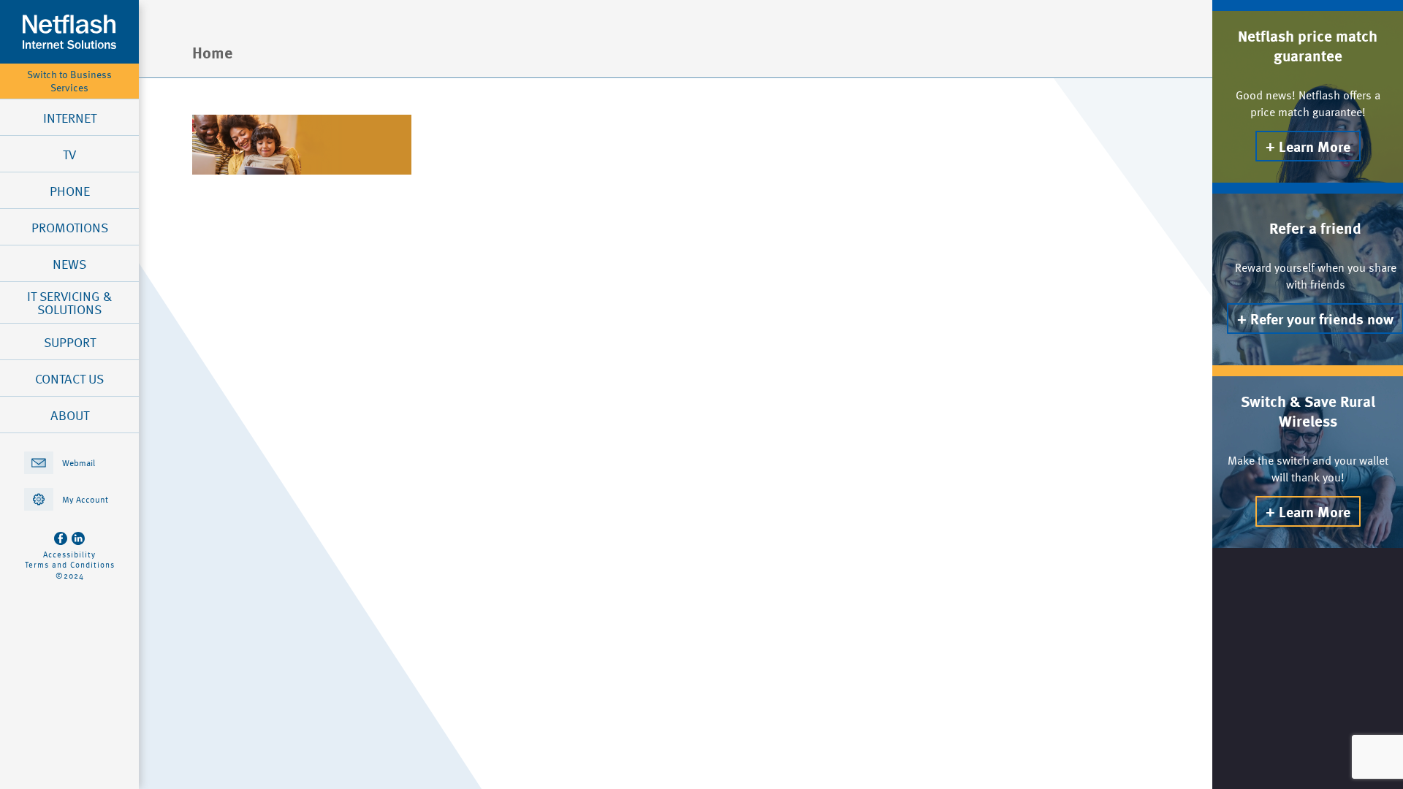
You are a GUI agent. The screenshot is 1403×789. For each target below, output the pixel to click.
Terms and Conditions (70, 565)
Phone (70, 190)
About (69, 414)
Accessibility (69, 554)
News (69, 263)
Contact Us (69, 378)
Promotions (69, 227)
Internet (69, 117)
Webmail (78, 462)
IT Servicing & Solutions (69, 302)
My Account (85, 499)
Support (70, 341)
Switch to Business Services (69, 81)
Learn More (1314, 146)
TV (69, 154)
